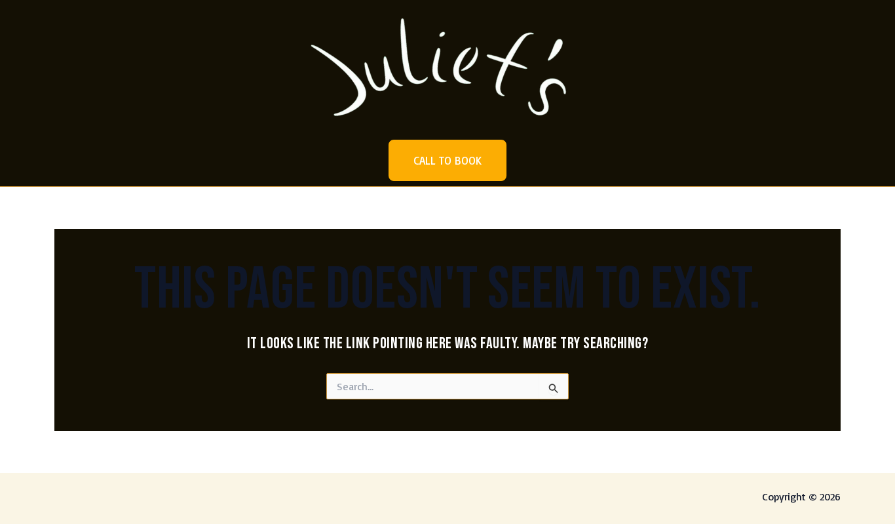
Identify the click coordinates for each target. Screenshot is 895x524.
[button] (447, 160)
